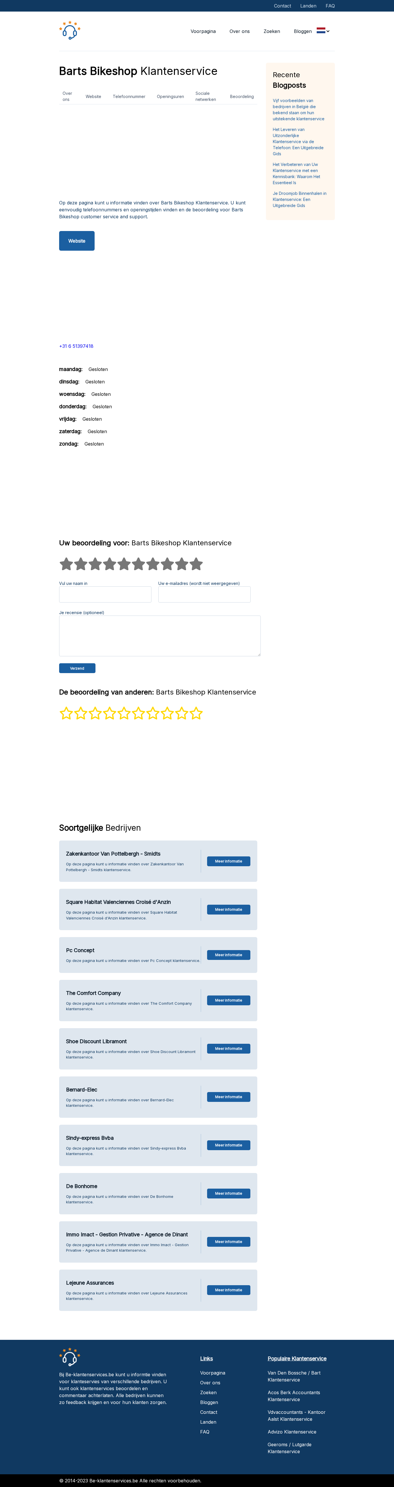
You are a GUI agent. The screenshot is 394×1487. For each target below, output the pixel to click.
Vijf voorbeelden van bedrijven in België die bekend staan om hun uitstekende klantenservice (298, 109)
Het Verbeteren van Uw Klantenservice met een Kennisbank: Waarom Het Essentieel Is (296, 173)
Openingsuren (170, 96)
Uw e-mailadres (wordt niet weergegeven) (199, 583)
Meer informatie (228, 861)
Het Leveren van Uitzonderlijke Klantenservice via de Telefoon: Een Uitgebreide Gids (298, 141)
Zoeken (272, 31)
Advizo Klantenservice (292, 1432)
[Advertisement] (158, 154)
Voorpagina (203, 31)
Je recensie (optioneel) (81, 612)
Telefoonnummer (129, 96)
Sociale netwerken (206, 96)
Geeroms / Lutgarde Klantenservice (290, 1448)
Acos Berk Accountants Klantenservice (294, 1396)
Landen (308, 6)
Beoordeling (242, 96)
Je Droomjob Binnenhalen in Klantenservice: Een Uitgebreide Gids (300, 199)
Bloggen (303, 31)
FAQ (330, 6)
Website (93, 96)
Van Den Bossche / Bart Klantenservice (294, 1376)
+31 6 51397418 (76, 346)
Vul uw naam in (73, 583)
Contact (282, 6)
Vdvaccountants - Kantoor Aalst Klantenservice (297, 1415)
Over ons (240, 31)
